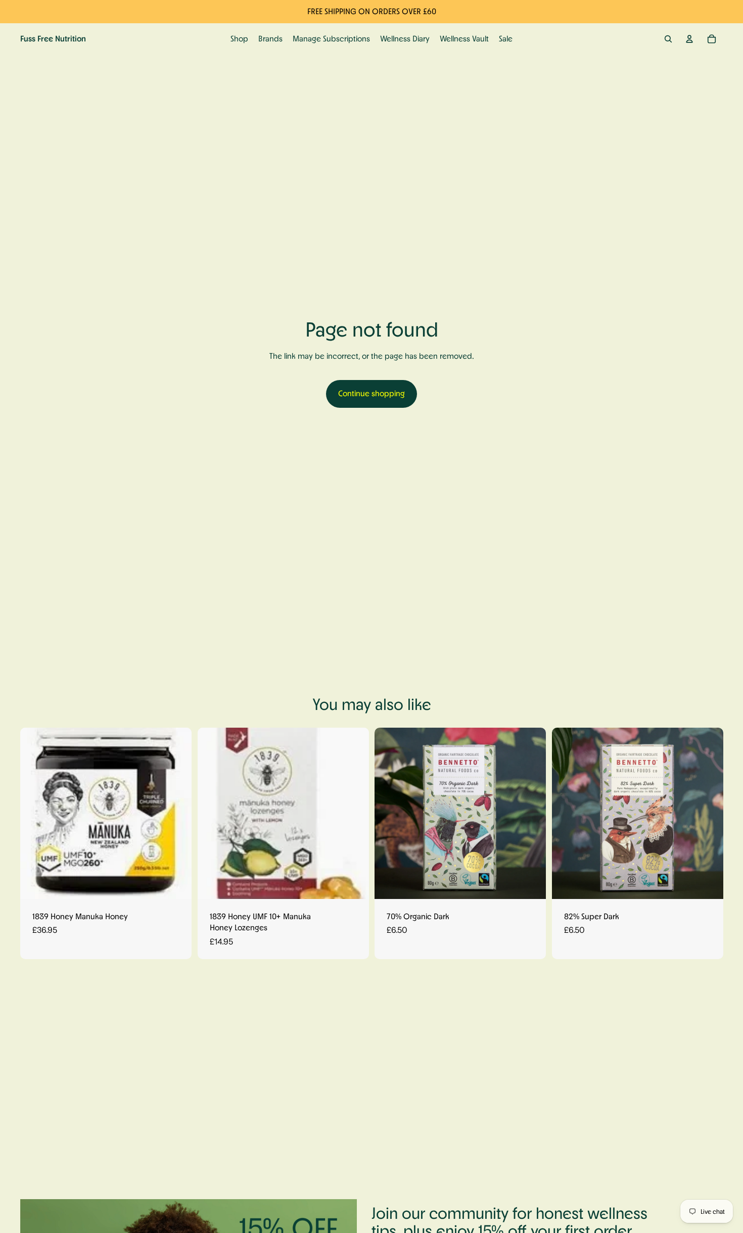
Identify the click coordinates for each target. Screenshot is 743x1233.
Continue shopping (371, 393)
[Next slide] (176, 813)
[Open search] (668, 39)
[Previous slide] (35, 813)
